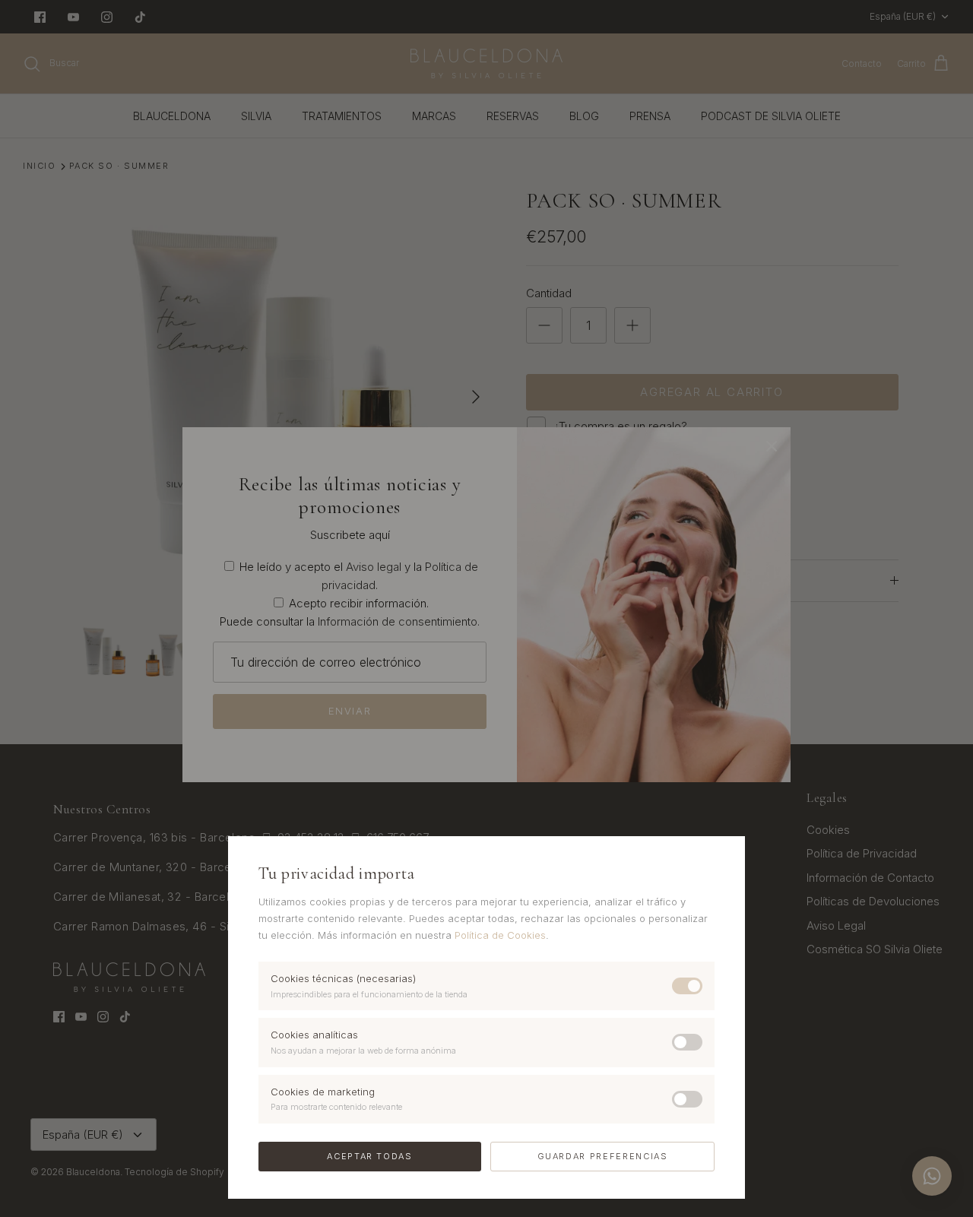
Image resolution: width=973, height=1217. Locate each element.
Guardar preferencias (602, 1156)
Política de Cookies (500, 935)
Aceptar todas (369, 1156)
